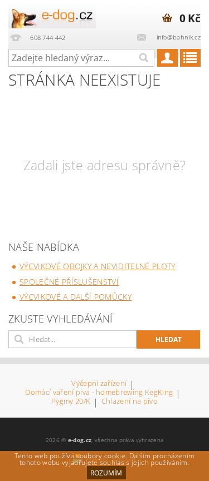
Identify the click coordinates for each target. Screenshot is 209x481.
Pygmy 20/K (70, 402)
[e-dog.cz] (52, 14)
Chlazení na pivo (129, 402)
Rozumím (106, 473)
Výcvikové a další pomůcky (76, 296)
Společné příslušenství (69, 281)
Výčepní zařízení (99, 384)
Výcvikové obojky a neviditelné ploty (98, 266)
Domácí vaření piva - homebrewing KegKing (99, 393)
